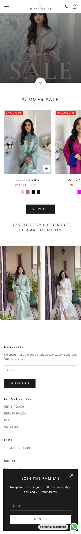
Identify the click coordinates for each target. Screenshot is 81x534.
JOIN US (40, 519)
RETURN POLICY (15, 414)
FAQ (7, 420)
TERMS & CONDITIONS (19, 448)
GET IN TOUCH (14, 407)
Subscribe (19, 383)
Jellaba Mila (27, 179)
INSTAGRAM (12, 469)
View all (40, 209)
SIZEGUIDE (11, 427)
